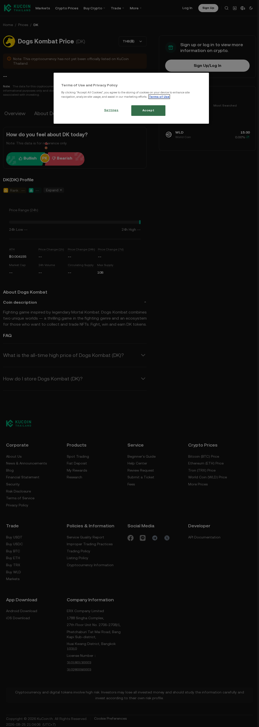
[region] (130, 98)
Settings (110, 110)
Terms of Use (159, 96)
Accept (148, 110)
